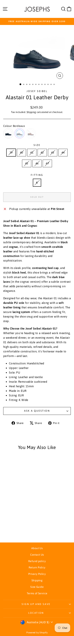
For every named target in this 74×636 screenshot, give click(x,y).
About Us (37, 548)
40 (21, 152)
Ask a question (37, 410)
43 (52, 152)
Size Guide (37, 586)
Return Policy (37, 567)
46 (37, 163)
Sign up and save (36, 604)
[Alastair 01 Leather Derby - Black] (11, 529)
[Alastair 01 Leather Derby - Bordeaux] (16, 529)
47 (47, 163)
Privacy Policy (37, 573)
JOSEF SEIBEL (37, 91)
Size (37, 145)
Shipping (31, 112)
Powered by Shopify (37, 632)
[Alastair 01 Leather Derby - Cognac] (20, 529)
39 (11, 152)
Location (36, 612)
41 (31, 152)
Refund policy (37, 561)
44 (63, 152)
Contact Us (37, 554)
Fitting (37, 175)
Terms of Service (37, 593)
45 (26, 163)
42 (42, 152)
